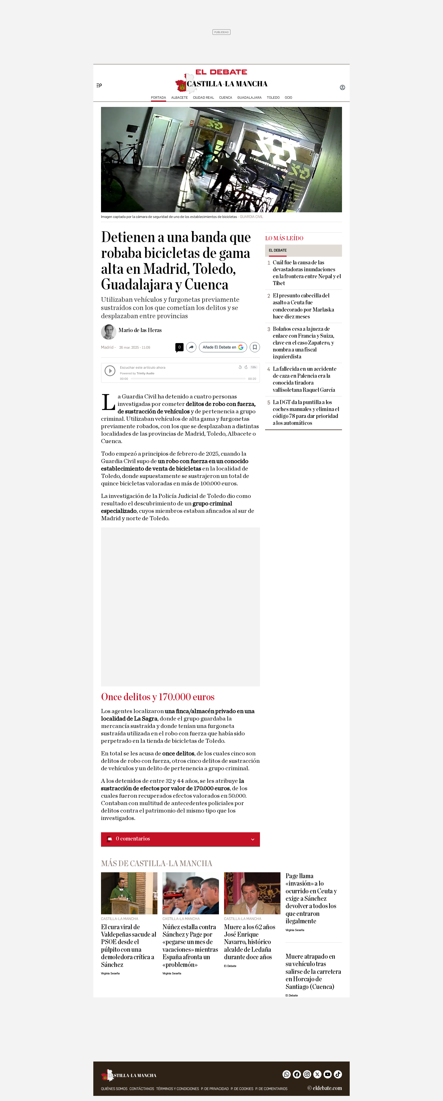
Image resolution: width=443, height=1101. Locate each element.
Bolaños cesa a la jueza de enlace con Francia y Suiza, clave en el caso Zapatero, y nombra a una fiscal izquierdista (303, 343)
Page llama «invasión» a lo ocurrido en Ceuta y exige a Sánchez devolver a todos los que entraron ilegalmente (311, 899)
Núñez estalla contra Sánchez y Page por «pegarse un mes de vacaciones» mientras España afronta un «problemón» (190, 946)
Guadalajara (249, 97)
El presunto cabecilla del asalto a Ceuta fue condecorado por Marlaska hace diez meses (303, 306)
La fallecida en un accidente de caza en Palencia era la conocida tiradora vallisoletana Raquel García (304, 379)
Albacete (179, 97)
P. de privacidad (215, 1089)
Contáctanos (141, 1089)
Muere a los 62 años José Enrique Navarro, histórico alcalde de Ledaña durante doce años (249, 942)
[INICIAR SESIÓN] (342, 88)
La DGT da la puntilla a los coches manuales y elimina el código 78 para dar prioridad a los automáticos (306, 412)
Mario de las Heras (140, 330)
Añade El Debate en (219, 347)
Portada (158, 97)
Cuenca (225, 97)
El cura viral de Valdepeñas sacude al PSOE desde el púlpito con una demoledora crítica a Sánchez (128, 946)
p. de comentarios (271, 1089)
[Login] (342, 88)
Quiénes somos (114, 1089)
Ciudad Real (203, 97)
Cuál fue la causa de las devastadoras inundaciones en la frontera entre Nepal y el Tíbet (307, 272)
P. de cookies (242, 1089)
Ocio (288, 97)
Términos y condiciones (177, 1089)
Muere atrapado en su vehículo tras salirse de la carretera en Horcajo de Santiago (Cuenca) (313, 971)
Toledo (273, 97)
